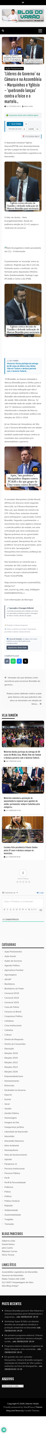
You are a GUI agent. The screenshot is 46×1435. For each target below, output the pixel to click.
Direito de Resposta (13, 1039)
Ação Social (10, 956)
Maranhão (9, 1136)
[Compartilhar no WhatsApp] (13, 661)
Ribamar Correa (9, 1251)
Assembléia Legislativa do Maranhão (20, 1272)
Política (8, 1196)
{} (32, 909)
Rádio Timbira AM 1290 (13, 1279)
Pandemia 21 (10, 1164)
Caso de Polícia (11, 1007)
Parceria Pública (12, 1173)
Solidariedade (11, 1210)
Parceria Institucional (14, 1168)
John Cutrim (7, 1248)
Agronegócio (10, 974)
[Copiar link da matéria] (7, 661)
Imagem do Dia (11, 1122)
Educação (9, 1048)
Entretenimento (11, 1081)
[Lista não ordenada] (19, 909)
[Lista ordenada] (16, 909)
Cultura (8, 1034)
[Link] (28, 909)
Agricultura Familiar (14, 970)
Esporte (8, 1094)
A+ (38, 129)
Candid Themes (31, 1410)
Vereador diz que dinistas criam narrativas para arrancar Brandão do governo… (22, 681)
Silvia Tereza (8, 1254)
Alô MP (7, 979)
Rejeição (8, 1205)
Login (41, 893)
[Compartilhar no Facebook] (19, 661)
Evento (7, 1099)
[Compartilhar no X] (25, 661)
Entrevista (9, 1085)
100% (31, 129)
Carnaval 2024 (11, 997)
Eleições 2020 (11, 1057)
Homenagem (10, 1117)
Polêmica (8, 1187)
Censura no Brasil (12, 1011)
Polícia (7, 1191)
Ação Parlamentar (14, 68)
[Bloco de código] (25, 909)
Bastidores (9, 984)
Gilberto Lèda (8, 1240)
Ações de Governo (13, 961)
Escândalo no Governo (15, 1090)
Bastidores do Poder (14, 988)
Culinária (8, 1030)
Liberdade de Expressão (16, 1131)
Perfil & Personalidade (15, 1182)
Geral (7, 1104)
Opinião (8, 1159)
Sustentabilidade (12, 1214)
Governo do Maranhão (12, 1275)
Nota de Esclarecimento (15, 1154)
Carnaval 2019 (11, 993)
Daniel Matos (8, 1244)
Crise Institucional (12, 1025)
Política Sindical (12, 1201)
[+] (35, 909)
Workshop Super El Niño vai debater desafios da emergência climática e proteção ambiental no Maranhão (21, 1324)
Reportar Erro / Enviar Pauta (17, 647)
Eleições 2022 (11, 1062)
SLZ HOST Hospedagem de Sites (17, 1282)
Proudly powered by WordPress (19, 1407)
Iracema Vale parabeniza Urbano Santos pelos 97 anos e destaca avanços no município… (21, 850)
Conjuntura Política (13, 1016)
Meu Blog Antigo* (10, 1285)
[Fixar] (13, 909)
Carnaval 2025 (11, 1002)
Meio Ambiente (11, 1145)
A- (24, 129)
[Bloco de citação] (22, 909)
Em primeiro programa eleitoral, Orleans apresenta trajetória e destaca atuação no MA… (23, 1338)
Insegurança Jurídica (14, 1127)
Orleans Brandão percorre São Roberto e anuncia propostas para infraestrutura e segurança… (23, 1313)
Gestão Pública (11, 1113)
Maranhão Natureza (14, 1141)
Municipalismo (11, 1150)
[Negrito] (4, 909)
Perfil (6, 1177)
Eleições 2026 (11, 1071)
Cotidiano (9, 1021)
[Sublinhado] (10, 909)
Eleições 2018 (11, 1053)
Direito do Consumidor (15, 1044)
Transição (9, 1224)
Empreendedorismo (13, 1076)
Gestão (7, 1108)
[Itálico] (7, 909)
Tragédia (8, 1219)
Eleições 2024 (11, 1067)
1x (26, 124)
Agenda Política (12, 965)
